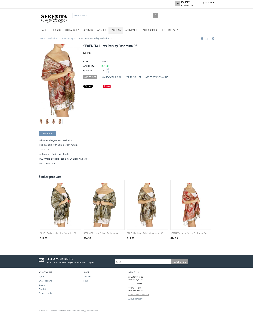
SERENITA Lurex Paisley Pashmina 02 (102, 233)
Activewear (131, 30)
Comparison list (45, 293)
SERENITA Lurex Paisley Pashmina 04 (188, 233)
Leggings (56, 30)
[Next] (213, 39)
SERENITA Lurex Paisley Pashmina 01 (58, 233)
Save (108, 86)
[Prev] (202, 39)
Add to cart (90, 77)
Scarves (88, 30)
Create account (45, 280)
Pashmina (116, 30)
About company (135, 298)
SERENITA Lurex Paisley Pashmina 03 (145, 233)
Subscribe (180, 261)
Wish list (42, 289)
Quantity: (87, 70)
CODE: (86, 61)
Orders (42, 285)
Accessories (150, 30)
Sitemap (87, 280)
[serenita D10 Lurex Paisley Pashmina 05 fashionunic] (59, 80)
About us (87, 276)
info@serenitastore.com (138, 294)
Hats (43, 30)
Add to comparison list (157, 77)
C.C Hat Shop (72, 30)
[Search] (155, 15)
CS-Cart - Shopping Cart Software (83, 310)
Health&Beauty (169, 30)
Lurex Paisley (66, 38)
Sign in (41, 276)
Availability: (89, 65)
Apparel (101, 30)
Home (42, 38)
